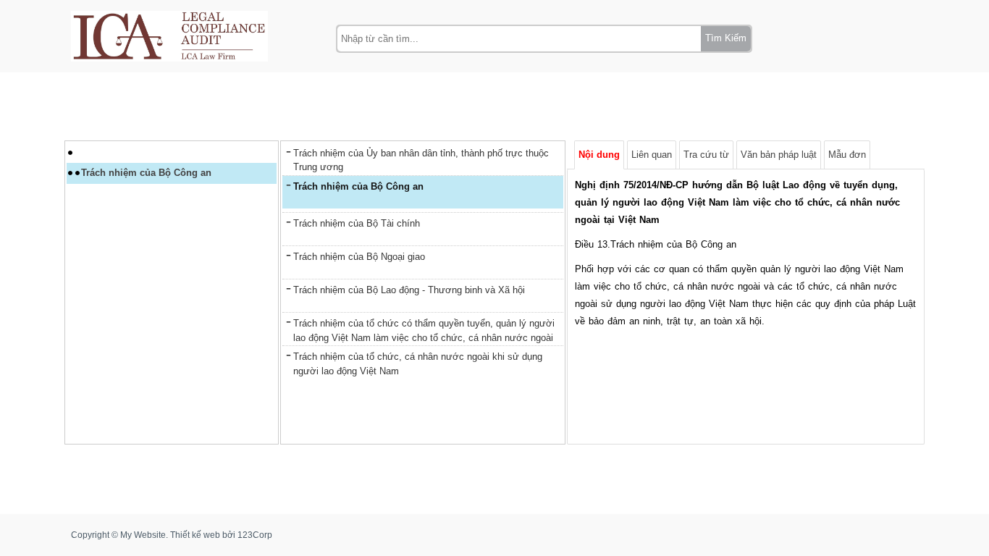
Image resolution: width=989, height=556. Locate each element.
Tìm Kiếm (725, 38)
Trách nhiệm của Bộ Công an (146, 172)
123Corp (254, 535)
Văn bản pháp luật (779, 154)
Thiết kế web (195, 535)
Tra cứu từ (706, 154)
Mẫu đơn (847, 154)
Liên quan (651, 154)
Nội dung (599, 154)
